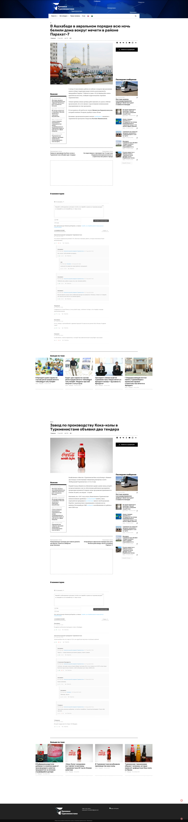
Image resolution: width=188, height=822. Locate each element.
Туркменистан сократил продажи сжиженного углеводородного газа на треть (57, 138)
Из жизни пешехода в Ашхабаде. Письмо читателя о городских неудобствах (58, 113)
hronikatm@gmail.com (93, 810)
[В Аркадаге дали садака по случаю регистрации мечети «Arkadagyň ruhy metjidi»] (49, 367)
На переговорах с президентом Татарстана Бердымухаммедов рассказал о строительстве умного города (98, 154)
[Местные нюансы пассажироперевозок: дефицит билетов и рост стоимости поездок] (127, 88)
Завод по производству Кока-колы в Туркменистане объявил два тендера (62, 154)
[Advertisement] (82, 173)
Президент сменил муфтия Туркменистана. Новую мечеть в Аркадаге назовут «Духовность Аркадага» (108, 381)
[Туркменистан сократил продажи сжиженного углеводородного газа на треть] (118, 134)
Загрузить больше (126, 163)
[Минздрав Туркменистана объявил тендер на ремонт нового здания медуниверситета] (118, 143)
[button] (135, 16)
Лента (53, 119)
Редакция (53, 38)
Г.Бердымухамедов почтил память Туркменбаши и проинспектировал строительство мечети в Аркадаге (136, 382)
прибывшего (98, 116)
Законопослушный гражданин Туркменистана (74, 251)
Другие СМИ (125, 115)
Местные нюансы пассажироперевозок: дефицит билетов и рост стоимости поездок (58, 103)
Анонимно (69, 263)
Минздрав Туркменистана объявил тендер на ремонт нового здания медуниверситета (130, 144)
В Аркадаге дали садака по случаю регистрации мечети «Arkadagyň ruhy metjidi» (47, 380)
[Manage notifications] (181, 819)
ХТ (50, 22)
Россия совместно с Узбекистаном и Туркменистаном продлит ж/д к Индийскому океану (129, 155)
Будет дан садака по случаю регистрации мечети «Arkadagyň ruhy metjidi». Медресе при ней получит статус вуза (78, 381)
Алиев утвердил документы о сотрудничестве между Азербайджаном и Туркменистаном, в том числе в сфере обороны (58, 126)
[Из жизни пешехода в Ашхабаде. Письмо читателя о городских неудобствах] (118, 112)
